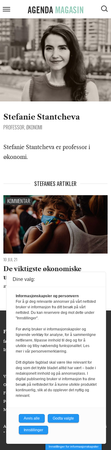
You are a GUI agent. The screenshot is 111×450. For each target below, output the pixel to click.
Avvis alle (32, 418)
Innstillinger (33, 430)
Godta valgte (63, 418)
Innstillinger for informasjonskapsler (73, 446)
